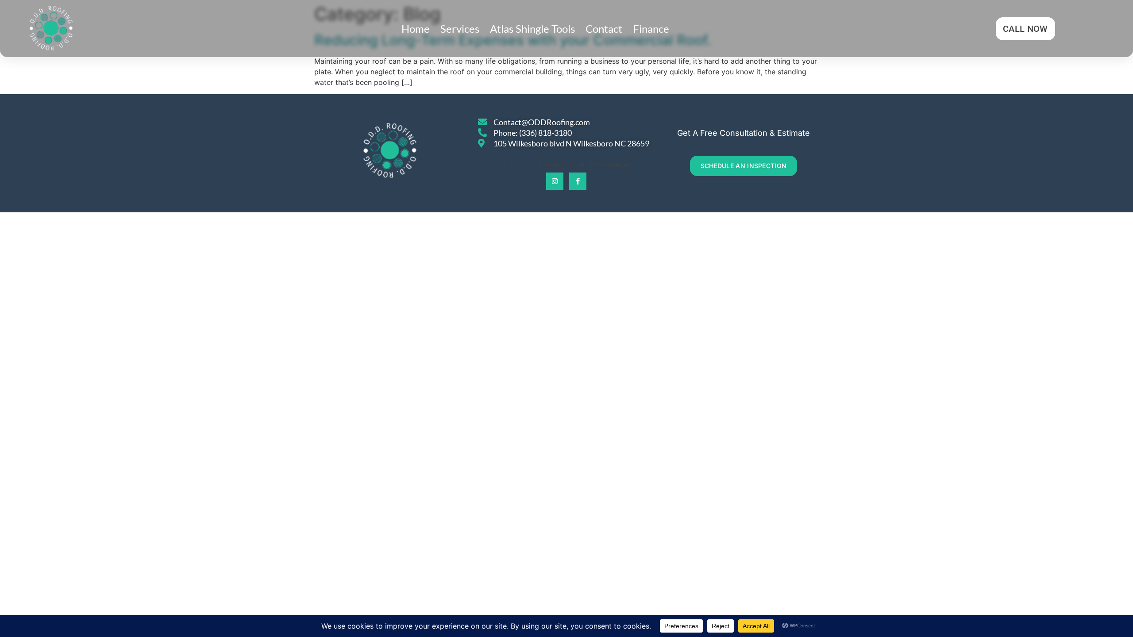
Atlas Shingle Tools (532, 29)
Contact (604, 29)
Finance (651, 29)
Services (459, 29)
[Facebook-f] (577, 181)
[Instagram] (554, 181)
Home (415, 29)
